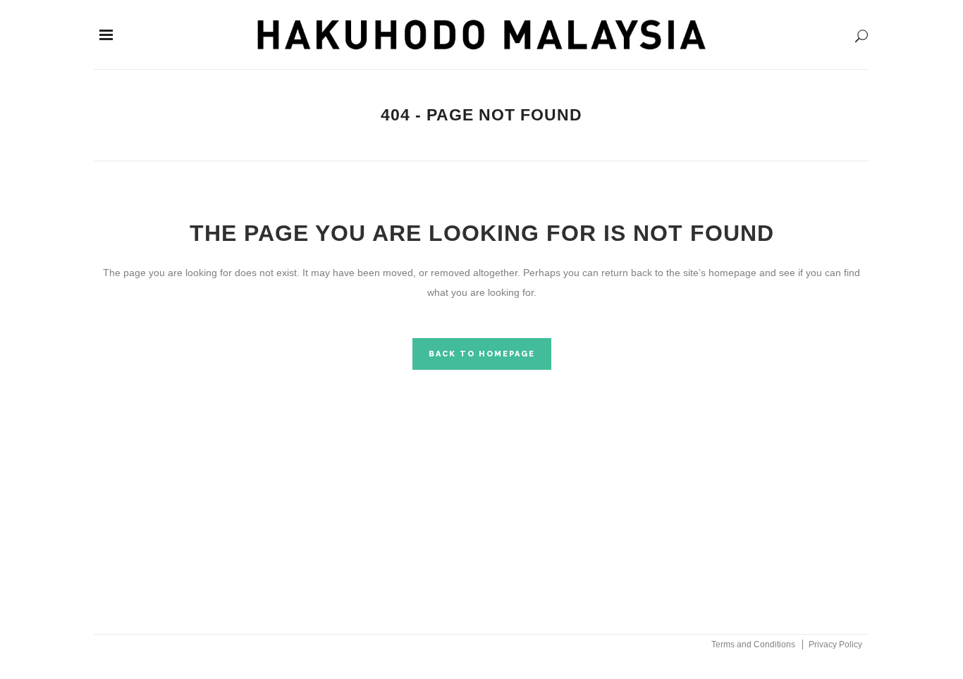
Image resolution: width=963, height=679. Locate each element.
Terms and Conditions (753, 644)
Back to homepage (482, 354)
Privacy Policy (835, 644)
